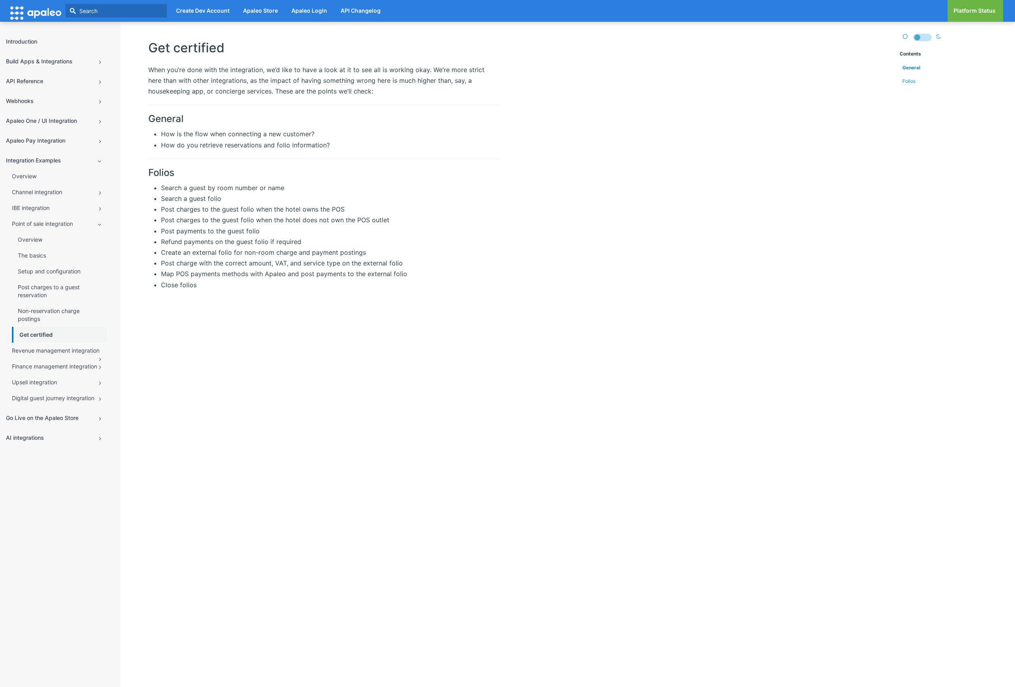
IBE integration (31, 207)
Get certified (36, 334)
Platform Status (975, 10)
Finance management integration (54, 366)
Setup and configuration (49, 271)
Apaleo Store (260, 10)
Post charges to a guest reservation (49, 291)
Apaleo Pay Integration (35, 140)
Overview (24, 176)
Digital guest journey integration (53, 398)
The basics (32, 255)
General (911, 68)
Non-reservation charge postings (49, 314)
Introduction (21, 41)
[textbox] (116, 10)
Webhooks (20, 100)
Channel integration (37, 192)
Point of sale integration (42, 223)
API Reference (24, 81)
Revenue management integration (56, 350)
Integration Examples (33, 160)
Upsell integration (34, 382)
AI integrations (25, 437)
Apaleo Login (309, 10)
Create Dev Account (203, 10)
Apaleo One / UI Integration (41, 120)
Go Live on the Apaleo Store (42, 417)
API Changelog (361, 10)
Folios (908, 81)
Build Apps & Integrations (39, 61)
